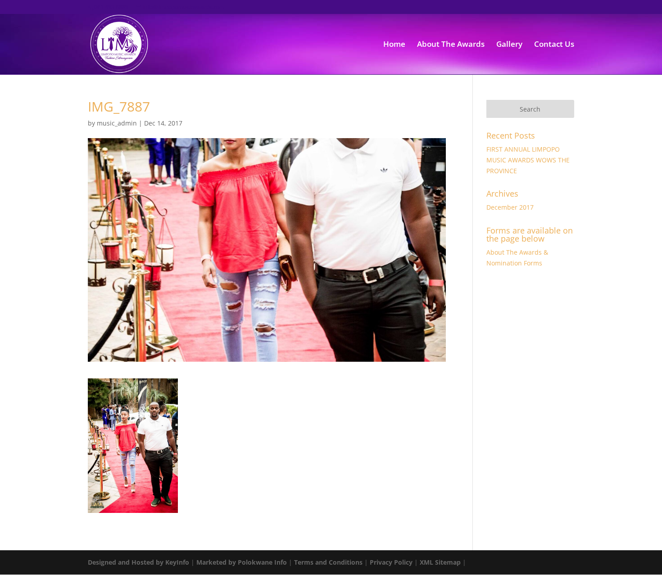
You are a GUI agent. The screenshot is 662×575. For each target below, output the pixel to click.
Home (394, 45)
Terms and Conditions (328, 562)
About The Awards (451, 45)
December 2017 (510, 207)
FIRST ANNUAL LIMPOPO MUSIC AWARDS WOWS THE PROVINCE (528, 160)
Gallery (509, 45)
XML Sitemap (440, 562)
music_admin (117, 123)
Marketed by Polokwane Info (241, 562)
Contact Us (554, 45)
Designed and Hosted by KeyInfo (138, 562)
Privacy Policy (391, 562)
